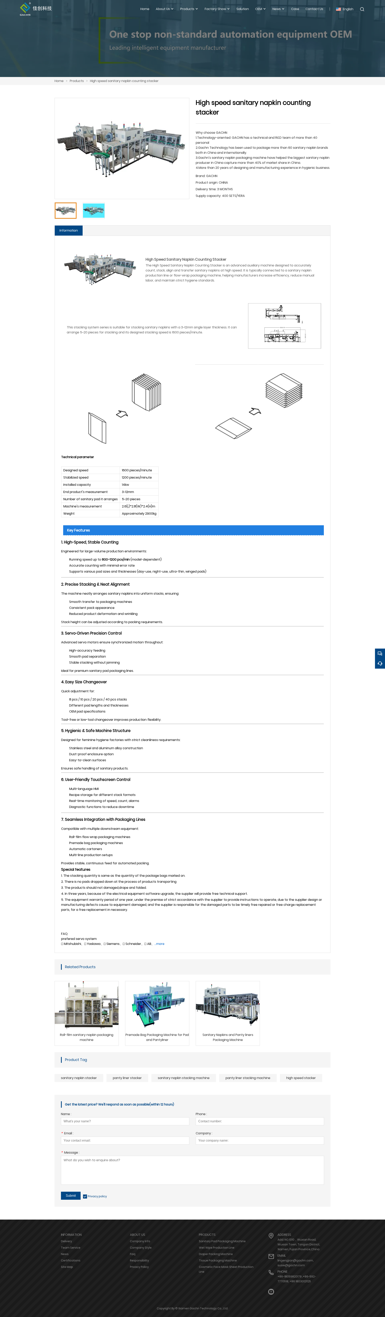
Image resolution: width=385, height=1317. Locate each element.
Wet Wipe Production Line (216, 1248)
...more (159, 943)
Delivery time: (206, 189)
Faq (132, 1254)
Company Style (141, 1248)
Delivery (66, 1241)
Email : (67, 1134)
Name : (66, 1114)
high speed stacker (301, 1078)
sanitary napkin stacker (79, 1078)
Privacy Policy (139, 1267)
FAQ (64, 933)
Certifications (70, 1260)
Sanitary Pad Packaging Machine (222, 1241)
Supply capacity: (208, 195)
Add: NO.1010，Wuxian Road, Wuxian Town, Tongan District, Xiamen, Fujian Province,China (299, 1244)
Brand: (200, 176)
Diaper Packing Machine (216, 1254)
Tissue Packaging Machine (218, 1260)
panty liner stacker (127, 1078)
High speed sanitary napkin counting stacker (124, 81)
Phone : (201, 1114)
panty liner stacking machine (248, 1078)
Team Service (70, 1248)
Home (59, 81)
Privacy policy (97, 1196)
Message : (70, 1153)
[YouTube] (271, 1292)
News (65, 1254)
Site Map (67, 1267)
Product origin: (207, 182)
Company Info (140, 1241)
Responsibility (139, 1260)
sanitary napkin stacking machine (184, 1078)
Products (77, 81)
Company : (204, 1134)
